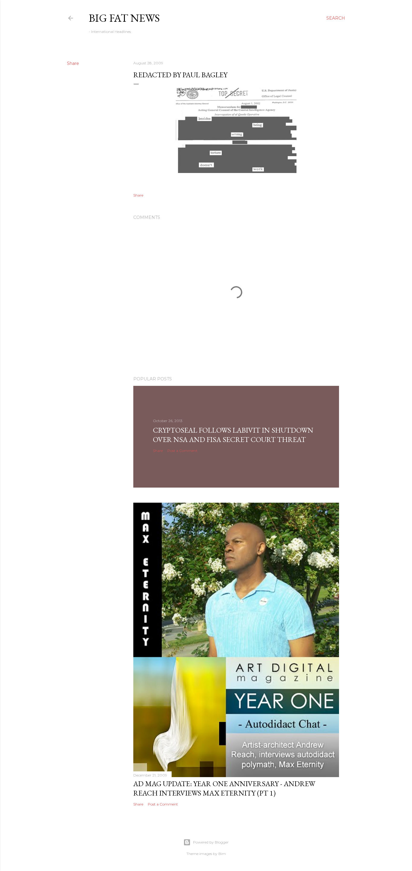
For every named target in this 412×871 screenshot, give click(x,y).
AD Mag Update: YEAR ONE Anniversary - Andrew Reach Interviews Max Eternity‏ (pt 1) (224, 788)
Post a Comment (182, 450)
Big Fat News (124, 18)
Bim (222, 853)
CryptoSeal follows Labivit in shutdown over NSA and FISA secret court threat (233, 434)
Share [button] (73, 63)
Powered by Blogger (211, 842)
